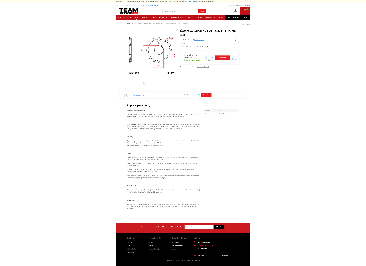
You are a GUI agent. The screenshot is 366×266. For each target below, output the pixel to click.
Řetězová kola (147, 23)
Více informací (199, 40)
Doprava (151, 245)
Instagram (224, 256)
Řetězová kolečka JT (158, 23)
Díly (133, 23)
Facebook (200, 256)
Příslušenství (130, 252)
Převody (139, 23)
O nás (150, 242)
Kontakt (143, 6)
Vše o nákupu (120, 6)
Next (174, 55)
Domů (128, 23)
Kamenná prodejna (154, 249)
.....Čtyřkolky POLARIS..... (153, 6)
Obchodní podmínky (132, 6)
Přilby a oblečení (131, 249)
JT (238, 42)
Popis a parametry (139, 95)
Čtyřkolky (130, 242)
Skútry (129, 245)
